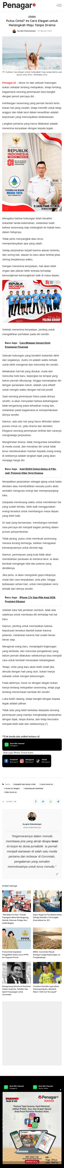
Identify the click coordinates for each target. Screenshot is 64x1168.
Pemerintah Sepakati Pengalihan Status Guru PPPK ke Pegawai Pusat (15, 955)
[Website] (57, 874)
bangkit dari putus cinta (24, 784)
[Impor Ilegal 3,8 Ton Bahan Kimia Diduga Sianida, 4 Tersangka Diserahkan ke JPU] (47, 901)
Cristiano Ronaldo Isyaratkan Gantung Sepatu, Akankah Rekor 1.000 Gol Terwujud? (46, 989)
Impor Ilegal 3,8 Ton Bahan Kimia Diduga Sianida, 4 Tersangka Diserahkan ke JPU (47, 917)
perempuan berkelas (34, 788)
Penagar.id (9, 82)
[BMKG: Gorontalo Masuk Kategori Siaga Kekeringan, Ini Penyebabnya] (47, 938)
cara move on (47, 784)
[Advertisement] (32, 1033)
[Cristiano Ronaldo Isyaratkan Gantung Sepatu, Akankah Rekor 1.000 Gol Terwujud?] (47, 973)
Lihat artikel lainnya (32, 827)
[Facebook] (36, 802)
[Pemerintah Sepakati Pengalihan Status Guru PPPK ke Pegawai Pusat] (16, 938)
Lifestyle (32, 16)
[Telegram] (58, 802)
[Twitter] (43, 802)
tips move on (11, 792)
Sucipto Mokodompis (26, 31)
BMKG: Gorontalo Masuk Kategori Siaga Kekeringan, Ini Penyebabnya (46, 955)
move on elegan (13, 788)
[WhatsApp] (51, 802)
